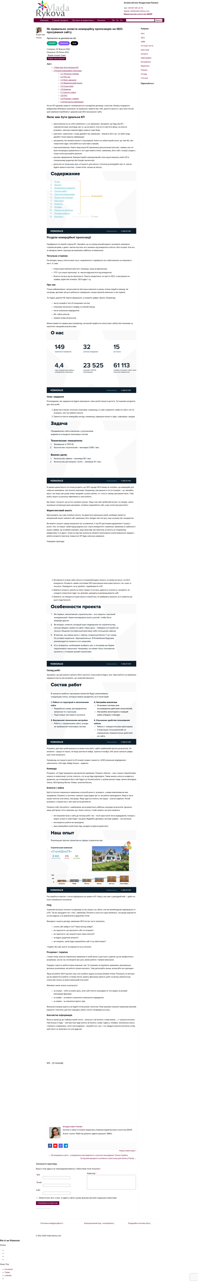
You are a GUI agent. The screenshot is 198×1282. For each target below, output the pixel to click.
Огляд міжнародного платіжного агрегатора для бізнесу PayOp (108, 1158)
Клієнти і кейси (68, 92)
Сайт (38, 1190)
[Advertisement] (91, 561)
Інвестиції (145, 50)
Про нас (65, 77)
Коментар (91, 1173)
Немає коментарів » (127, 1151)
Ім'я (38, 1175)
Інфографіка (146, 58)
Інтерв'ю (144, 54)
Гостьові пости (147, 46)
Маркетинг (145, 66)
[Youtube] (55, 1146)
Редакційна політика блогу (139, 1223)
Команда (65, 89)
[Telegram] (66, 1146)
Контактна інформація (71, 102)
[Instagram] (61, 1146)
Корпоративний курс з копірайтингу (99, 1223)
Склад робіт (67, 86)
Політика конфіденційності (51, 1223)
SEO (143, 38)
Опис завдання (68, 80)
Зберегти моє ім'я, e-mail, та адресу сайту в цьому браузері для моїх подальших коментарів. (78, 1198)
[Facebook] (50, 1146)
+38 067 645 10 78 (135, 8)
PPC (143, 34)
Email (39, 1182)
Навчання (44, 20)
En (121, 20)
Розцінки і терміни (69, 99)
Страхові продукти (60, 20)
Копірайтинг (146, 62)
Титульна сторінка (69, 74)
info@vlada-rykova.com (139, 11)
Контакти (101, 20)
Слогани (144, 78)
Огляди (144, 74)
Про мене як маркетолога (83, 20)
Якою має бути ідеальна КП (66, 67)
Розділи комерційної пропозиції (68, 71)
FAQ (63, 96)
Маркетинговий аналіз (71, 83)
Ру (117, 20)
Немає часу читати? (56, 58)
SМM (143, 42)
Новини (144, 70)
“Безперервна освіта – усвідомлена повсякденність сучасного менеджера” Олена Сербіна (88, 1155)
